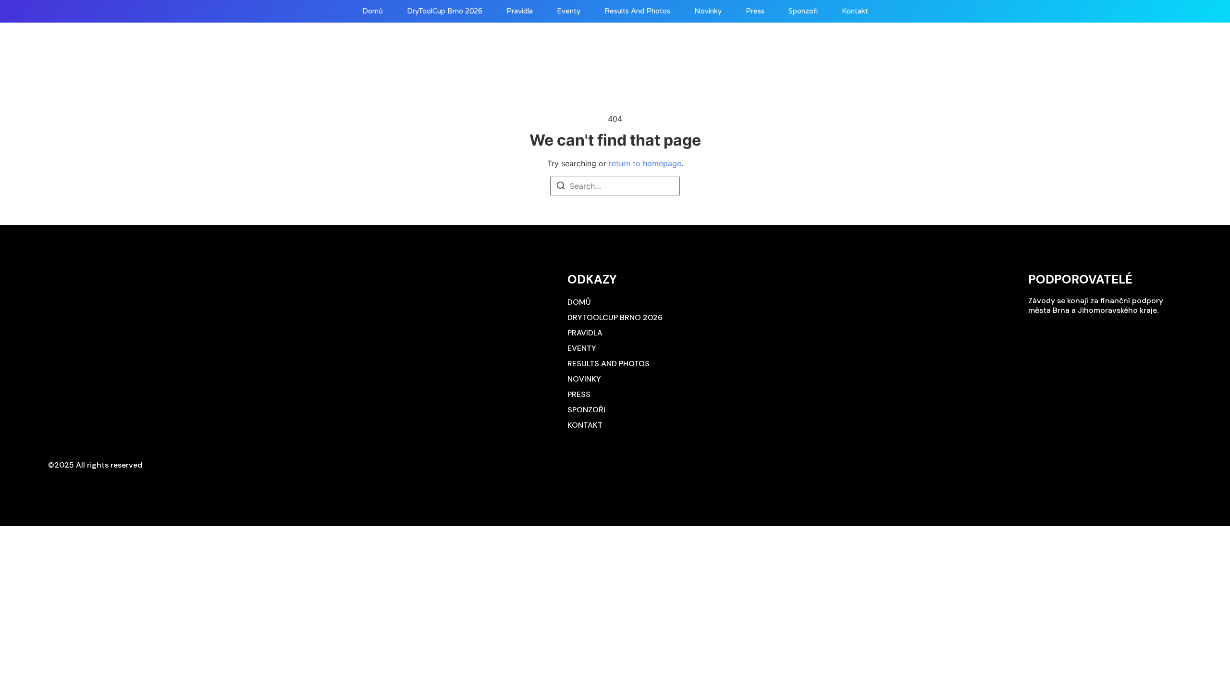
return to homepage (645, 163)
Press (755, 11)
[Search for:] (615, 186)
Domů (372, 11)
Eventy (568, 11)
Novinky (708, 11)
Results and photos (637, 11)
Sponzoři (803, 11)
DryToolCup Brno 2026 (444, 11)
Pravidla (519, 11)
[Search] (560, 187)
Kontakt (855, 11)
